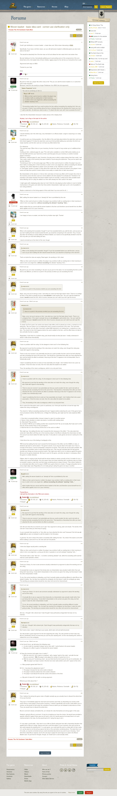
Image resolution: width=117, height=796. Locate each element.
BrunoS (13, 200)
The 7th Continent (19, 30)
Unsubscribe (90, 772)
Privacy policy (46, 774)
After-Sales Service (48, 778)
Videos (26, 772)
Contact (44, 776)
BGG (71, 45)
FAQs (26, 769)
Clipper (13, 234)
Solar (13, 48)
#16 (81, 561)
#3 (81, 130)
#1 (81, 42)
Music (26, 774)
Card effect (29, 30)
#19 (81, 641)
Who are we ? (46, 769)
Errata (26, 778)
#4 (81, 194)
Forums (54, 7)
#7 (81, 244)
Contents (9, 776)
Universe (9, 772)
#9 (81, 282)
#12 (81, 372)
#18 (81, 618)
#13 (81, 470)
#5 (81, 212)
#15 (81, 543)
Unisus (13, 549)
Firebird (13, 84)
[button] (84, 3)
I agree (80, 793)
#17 (81, 585)
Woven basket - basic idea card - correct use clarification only (39, 26)
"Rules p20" (26, 93)
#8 (81, 266)
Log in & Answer (45, 753)
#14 (81, 506)
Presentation (11, 769)
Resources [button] (41, 7)
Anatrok (13, 307)
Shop (66, 7)
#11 (81, 341)
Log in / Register (106, 7)
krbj (13, 136)
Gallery (9, 778)
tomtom (13, 250)
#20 (81, 693)
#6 (81, 228)
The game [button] (27, 7)
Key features (10, 774)
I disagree (89, 793)
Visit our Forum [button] (98, 83)
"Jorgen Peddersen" (27, 88)
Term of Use (46, 772)
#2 (81, 78)
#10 (81, 301)
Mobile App (28, 781)
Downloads (27, 776)
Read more (71, 792)
